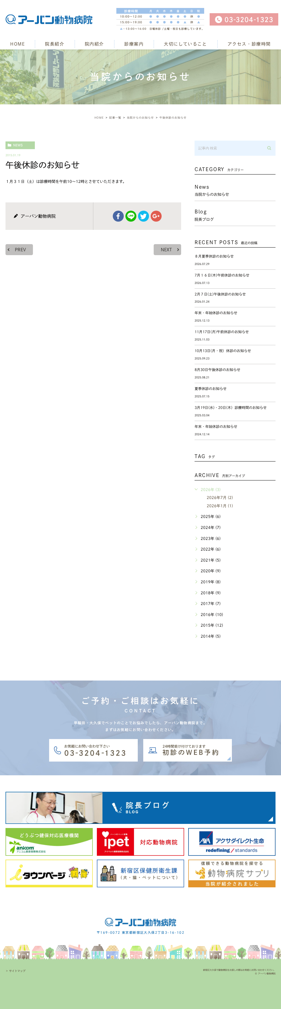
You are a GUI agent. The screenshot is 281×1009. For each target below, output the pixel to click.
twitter (143, 216)
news (18, 145)
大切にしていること (185, 44)
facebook (118, 216)
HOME (17, 44)
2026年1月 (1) (220, 506)
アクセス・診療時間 (249, 44)
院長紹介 (54, 44)
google (156, 216)
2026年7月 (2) (220, 498)
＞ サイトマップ (15, 970)
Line (130, 216)
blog (204, 215)
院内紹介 (94, 44)
